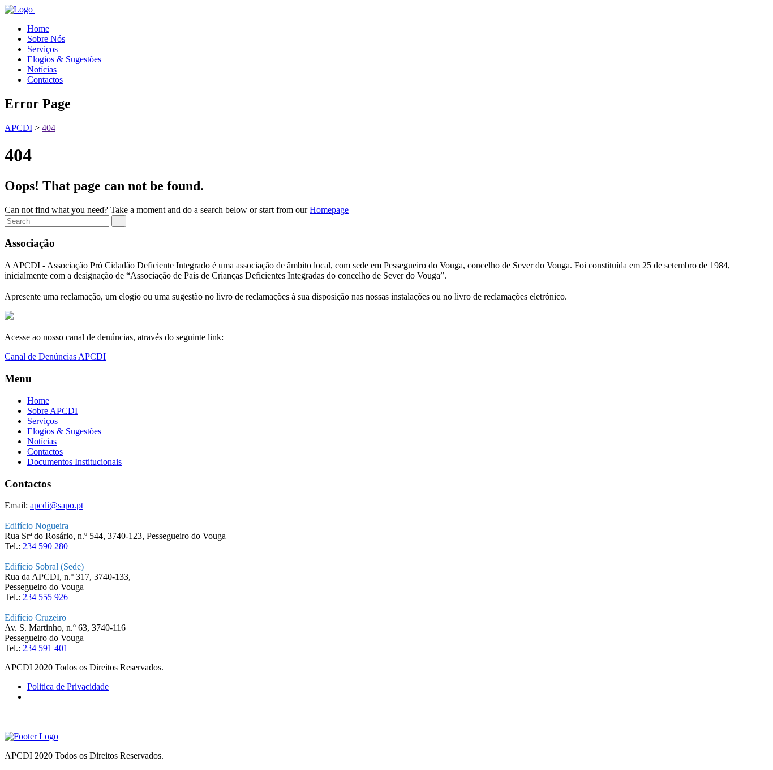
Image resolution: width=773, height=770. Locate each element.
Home (38, 28)
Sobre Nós (46, 39)
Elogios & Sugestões (64, 59)
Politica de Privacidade (68, 686)
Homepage (329, 210)
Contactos (45, 79)
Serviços (42, 49)
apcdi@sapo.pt (56, 505)
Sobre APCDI (52, 411)
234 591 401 (45, 648)
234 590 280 (44, 546)
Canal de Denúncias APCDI (55, 356)
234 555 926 (44, 597)
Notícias (42, 69)
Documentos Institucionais (74, 462)
